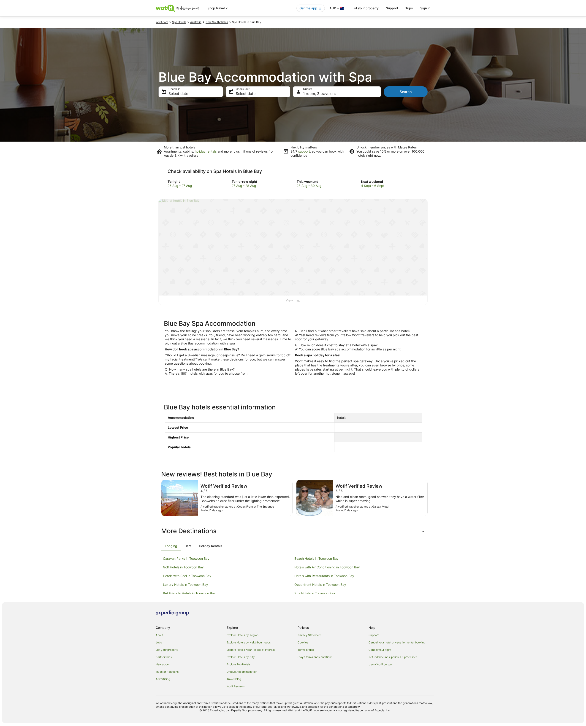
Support (392, 8)
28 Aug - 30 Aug (309, 186)
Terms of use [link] (306, 649)
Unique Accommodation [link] (242, 671)
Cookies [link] (303, 642)
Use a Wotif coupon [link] (381, 664)
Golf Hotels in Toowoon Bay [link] (183, 567)
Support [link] (374, 635)
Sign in (425, 8)
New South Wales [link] (217, 22)
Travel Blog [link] (234, 679)
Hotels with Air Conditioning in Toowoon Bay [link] (327, 567)
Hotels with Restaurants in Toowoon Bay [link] (324, 576)
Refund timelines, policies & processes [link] (393, 657)
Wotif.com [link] (162, 22)
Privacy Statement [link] (309, 635)
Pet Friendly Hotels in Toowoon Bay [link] (189, 593)
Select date (178, 93)
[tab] (171, 546)
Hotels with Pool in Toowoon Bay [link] (187, 576)
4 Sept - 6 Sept (372, 186)
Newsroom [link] (162, 664)
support (304, 151)
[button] (293, 530)
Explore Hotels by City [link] (241, 657)
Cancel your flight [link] (380, 649)
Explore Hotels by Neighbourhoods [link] (249, 642)
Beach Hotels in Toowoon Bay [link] (316, 558)
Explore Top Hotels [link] (238, 664)
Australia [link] (195, 22)
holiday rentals (206, 151)
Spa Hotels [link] (179, 22)
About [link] (159, 635)
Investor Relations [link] (167, 671)
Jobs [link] (159, 642)
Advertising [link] (163, 679)
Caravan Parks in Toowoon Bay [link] (186, 558)
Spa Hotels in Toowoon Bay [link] (314, 593)
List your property (365, 8)
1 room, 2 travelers (319, 93)
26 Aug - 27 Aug (180, 186)
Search (406, 91)
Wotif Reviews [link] (236, 686)
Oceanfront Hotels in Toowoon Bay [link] (320, 584)
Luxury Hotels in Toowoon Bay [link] (185, 584)
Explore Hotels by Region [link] (242, 635)
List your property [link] (167, 649)
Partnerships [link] (164, 657)
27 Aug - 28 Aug (244, 186)
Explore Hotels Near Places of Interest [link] (251, 649)
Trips (409, 8)
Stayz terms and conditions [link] (315, 657)
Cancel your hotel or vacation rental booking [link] (397, 642)
